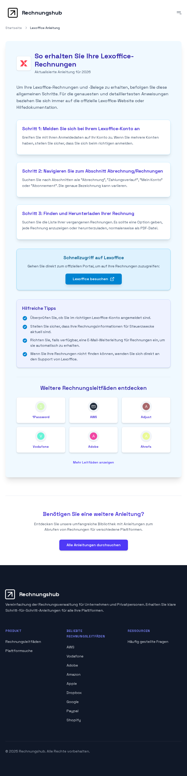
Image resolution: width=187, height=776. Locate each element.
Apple (72, 683)
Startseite (13, 28)
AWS (70, 647)
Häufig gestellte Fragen (148, 641)
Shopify (74, 720)
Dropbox (74, 692)
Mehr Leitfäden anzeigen (93, 462)
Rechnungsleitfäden (23, 641)
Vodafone (75, 656)
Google (73, 701)
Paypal (72, 711)
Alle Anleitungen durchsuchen (94, 545)
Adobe (72, 665)
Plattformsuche (19, 650)
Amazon (74, 674)
